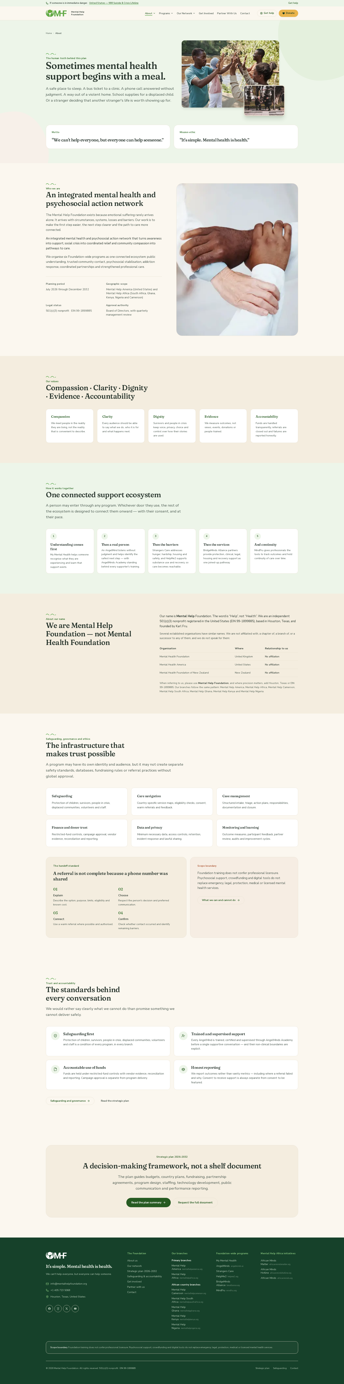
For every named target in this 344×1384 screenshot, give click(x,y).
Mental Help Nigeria (179, 1326)
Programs (164, 13)
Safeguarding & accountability (144, 1276)
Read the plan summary (146, 1202)
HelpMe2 (221, 1276)
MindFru (220, 1290)
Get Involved (206, 13)
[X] (66, 1308)
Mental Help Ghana (179, 1308)
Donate (290, 13)
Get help (293, 3)
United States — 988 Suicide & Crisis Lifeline (113, 3)
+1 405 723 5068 (60, 1290)
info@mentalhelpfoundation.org (69, 1283)
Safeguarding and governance (68, 1101)
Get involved (134, 1281)
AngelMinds (223, 1266)
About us (132, 1260)
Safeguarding (280, 1368)
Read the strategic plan (115, 1101)
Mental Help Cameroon (179, 1291)
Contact (245, 13)
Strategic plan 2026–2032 (142, 1271)
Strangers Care (225, 1271)
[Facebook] (49, 1308)
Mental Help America (179, 1267)
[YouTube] (75, 1308)
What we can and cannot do (219, 900)
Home (49, 33)
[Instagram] (58, 1308)
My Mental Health (226, 1260)
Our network (134, 1266)
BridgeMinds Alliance (223, 1283)
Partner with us (136, 1287)
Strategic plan (262, 1368)
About (148, 13)
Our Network (184, 13)
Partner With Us (227, 13)
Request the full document (195, 1202)
